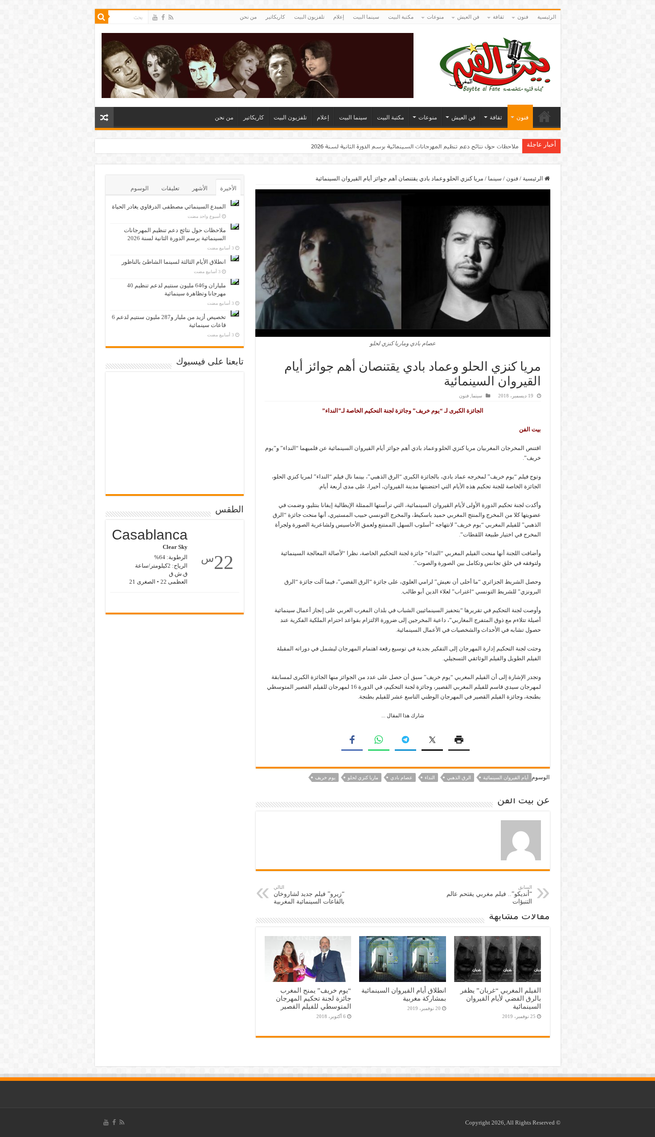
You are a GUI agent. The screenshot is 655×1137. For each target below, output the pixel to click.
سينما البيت (366, 17)
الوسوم (140, 188)
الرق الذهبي (459, 777)
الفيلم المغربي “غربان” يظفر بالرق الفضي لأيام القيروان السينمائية (500, 998)
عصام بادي (401, 777)
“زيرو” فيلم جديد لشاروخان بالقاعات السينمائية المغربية (309, 894)
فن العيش (468, 17)
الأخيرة (228, 188)
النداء (430, 777)
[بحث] (101, 17)
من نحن (248, 17)
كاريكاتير (275, 17)
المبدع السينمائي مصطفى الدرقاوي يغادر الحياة (169, 206)
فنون (522, 17)
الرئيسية (546, 17)
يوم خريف (325, 777)
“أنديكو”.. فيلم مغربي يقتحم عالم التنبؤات (489, 894)
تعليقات (170, 188)
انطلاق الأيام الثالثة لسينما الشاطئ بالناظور (174, 261)
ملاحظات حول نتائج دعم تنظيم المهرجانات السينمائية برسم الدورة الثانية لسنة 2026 (415, 146)
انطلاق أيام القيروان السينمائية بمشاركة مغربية (403, 994)
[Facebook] (163, 17)
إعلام (338, 17)
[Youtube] (155, 17)
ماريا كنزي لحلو (363, 777)
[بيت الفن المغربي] (496, 63)
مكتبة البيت (400, 17)
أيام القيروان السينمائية (505, 777)
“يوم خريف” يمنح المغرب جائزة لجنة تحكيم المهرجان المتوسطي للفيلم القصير (313, 998)
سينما (495, 178)
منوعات (435, 17)
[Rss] (171, 17)
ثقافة (498, 17)
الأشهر (200, 188)
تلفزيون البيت (309, 17)
